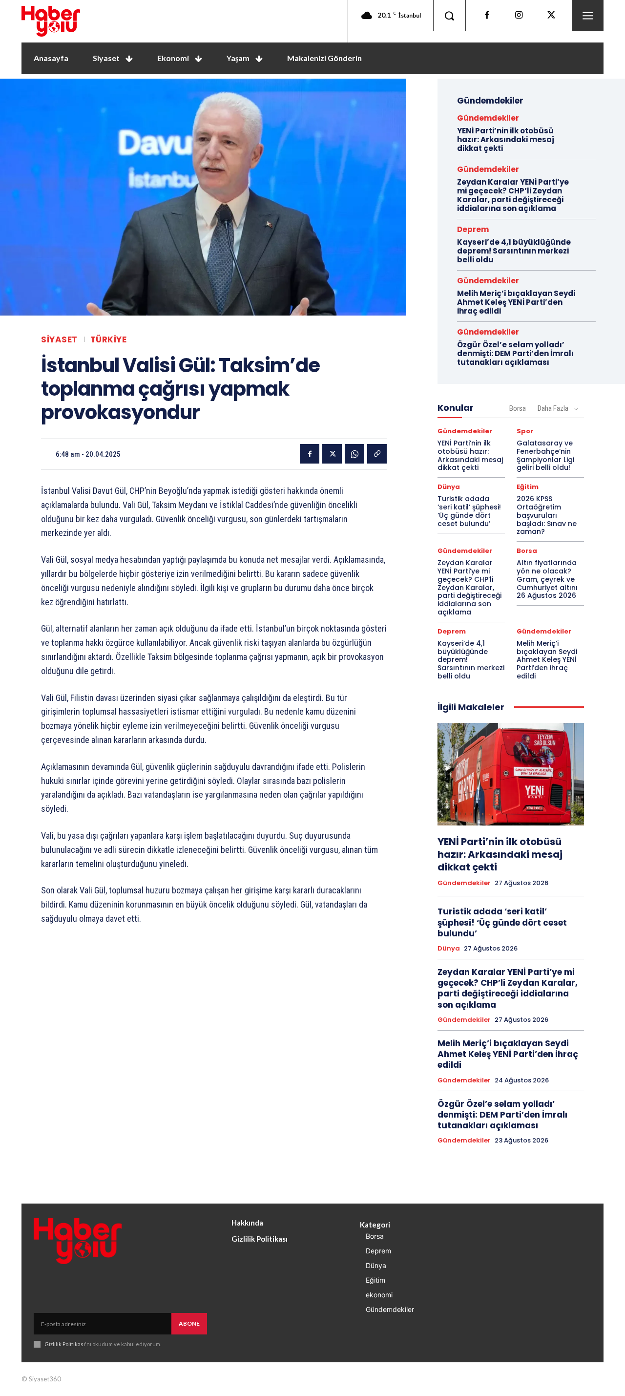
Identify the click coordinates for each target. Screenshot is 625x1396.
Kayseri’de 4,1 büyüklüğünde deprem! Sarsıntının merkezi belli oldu (514, 251)
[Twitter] (551, 15)
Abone (189, 1323)
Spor (525, 431)
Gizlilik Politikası (64, 1344)
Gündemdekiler (488, 118)
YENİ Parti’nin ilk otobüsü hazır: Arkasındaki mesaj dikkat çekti (505, 139)
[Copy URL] (377, 454)
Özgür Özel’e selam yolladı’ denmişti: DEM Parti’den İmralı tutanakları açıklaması (515, 353)
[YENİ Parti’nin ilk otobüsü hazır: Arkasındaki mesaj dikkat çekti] (511, 774)
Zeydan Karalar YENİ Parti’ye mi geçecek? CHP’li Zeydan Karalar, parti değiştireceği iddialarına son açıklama (513, 195)
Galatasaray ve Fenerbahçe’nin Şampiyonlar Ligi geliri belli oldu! (545, 455)
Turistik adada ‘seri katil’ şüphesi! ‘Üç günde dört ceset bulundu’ (469, 511)
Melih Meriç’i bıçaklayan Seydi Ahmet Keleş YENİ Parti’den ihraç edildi (516, 302)
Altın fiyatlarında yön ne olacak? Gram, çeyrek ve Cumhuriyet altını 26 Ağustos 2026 (547, 579)
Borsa (517, 408)
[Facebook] (487, 15)
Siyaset (59, 340)
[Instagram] (519, 15)
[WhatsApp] (354, 454)
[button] (449, 15)
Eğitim (528, 487)
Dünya (449, 487)
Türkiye (108, 340)
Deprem (473, 229)
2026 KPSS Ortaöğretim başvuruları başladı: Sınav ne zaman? (547, 515)
